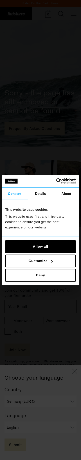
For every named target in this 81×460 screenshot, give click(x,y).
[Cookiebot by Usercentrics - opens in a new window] (57, 181)
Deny (40, 275)
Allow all (40, 246)
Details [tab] (40, 193)
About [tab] (66, 193)
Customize (38, 261)
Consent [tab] (14, 193)
